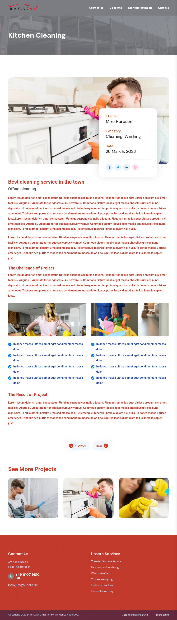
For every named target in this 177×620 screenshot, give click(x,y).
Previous (80, 445)
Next (99, 445)
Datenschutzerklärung (135, 615)
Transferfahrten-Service (106, 561)
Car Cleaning (33, 510)
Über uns (116, 8)
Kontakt (163, 8)
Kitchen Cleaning (88, 510)
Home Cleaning (143, 510)
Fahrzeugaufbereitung (105, 567)
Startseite (96, 8)
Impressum (162, 615)
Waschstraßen (100, 573)
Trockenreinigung (102, 579)
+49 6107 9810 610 (28, 576)
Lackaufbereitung (102, 591)
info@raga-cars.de (23, 585)
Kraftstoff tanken (102, 585)
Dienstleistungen (140, 8)
